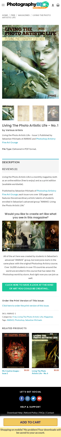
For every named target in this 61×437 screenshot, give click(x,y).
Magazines (24, 15)
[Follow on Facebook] (21, 398)
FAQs (42, 412)
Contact (50, 412)
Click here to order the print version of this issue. (25, 305)
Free (13, 15)
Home (5, 15)
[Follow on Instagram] (27, 398)
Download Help (14, 412)
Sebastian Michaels (33, 320)
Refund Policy (30, 412)
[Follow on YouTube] (39, 398)
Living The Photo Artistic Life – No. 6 (40, 372)
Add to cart (30, 422)
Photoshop (19, 320)
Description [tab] (11, 162)
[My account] (52, 5)
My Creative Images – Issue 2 (11, 372)
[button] (3, 4)
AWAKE (10, 320)
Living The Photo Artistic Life (30, 317)
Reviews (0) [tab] (9, 169)
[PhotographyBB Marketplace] (28, 5)
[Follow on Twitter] (33, 398)
